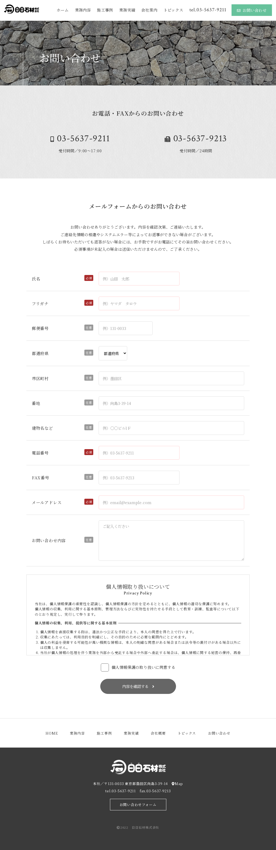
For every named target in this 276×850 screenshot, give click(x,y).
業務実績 (127, 10)
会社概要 (158, 733)
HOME (52, 733)
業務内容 (83, 10)
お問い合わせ (255, 10)
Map (179, 783)
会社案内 (149, 10)
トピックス (173, 10)
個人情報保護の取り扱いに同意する (143, 667)
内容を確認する (137, 686)
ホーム (62, 10)
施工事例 (105, 10)
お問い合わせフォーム (138, 804)
